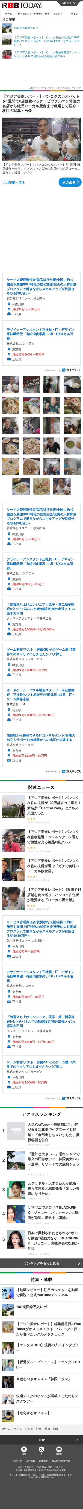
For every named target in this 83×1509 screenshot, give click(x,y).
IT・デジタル (25, 13)
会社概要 (43, 1461)
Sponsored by (52, 370)
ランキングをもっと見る (41, 1263)
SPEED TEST (41, 13)
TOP (41, 1440)
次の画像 (68, 182)
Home (24, 1454)
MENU (66, 3)
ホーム (8, 13)
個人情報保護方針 (61, 1461)
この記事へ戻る (13, 182)
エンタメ (58, 13)
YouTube (59, 1454)
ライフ (74, 13)
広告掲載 (30, 1461)
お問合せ (17, 1461)
